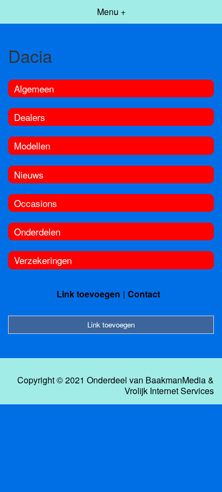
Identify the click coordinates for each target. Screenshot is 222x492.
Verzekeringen (43, 260)
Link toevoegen (88, 294)
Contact (144, 294)
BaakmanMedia (175, 380)
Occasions (35, 203)
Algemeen (34, 88)
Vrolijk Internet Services (169, 391)
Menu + (111, 11)
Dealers (29, 117)
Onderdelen (37, 231)
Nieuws (29, 174)
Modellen (32, 145)
